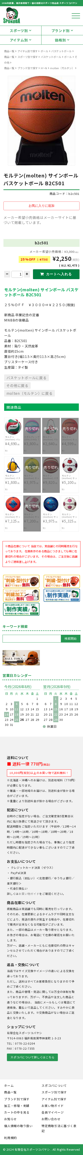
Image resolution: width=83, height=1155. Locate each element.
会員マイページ (53, 1112)
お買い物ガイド (29, 894)
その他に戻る (17, 385)
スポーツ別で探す (28, 57)
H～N (44, 68)
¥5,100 (69, 482)
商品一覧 (9, 51)
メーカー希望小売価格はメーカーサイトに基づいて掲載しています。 (39, 220)
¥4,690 (13, 443)
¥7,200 (31, 518)
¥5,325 (69, 521)
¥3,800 (32, 441)
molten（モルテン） (62, 68)
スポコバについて (54, 1085)
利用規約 (10, 1138)
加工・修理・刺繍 (17, 1105)
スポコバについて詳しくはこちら (32, 1057)
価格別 (60, 39)
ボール (44, 51)
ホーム (9, 1085)
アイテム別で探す (28, 51)
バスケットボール (61, 51)
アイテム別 (19, 39)
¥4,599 (69, 441)
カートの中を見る (17, 1112)
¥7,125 (13, 521)
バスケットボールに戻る (26, 377)
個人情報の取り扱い (18, 1126)
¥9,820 (50, 480)
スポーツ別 (19, 30)
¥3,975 (31, 479)
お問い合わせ (51, 1119)
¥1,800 (12, 482)
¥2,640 (51, 441)
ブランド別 (60, 30)
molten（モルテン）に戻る (29, 393)
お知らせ (10, 1119)
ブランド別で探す (28, 68)
